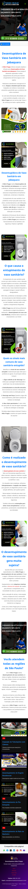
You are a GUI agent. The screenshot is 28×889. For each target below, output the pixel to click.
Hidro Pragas (7, 67)
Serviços (14, 870)
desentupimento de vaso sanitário (14, 471)
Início (14, 868)
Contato (14, 874)
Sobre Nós (14, 872)
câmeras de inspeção (13, 586)
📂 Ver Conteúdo (5, 44)
